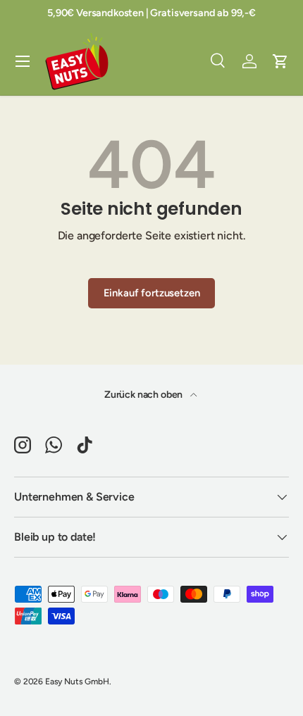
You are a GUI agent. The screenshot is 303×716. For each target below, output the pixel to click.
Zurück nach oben (144, 395)
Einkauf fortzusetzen (152, 293)
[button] (280, 61)
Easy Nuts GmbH (77, 681)
